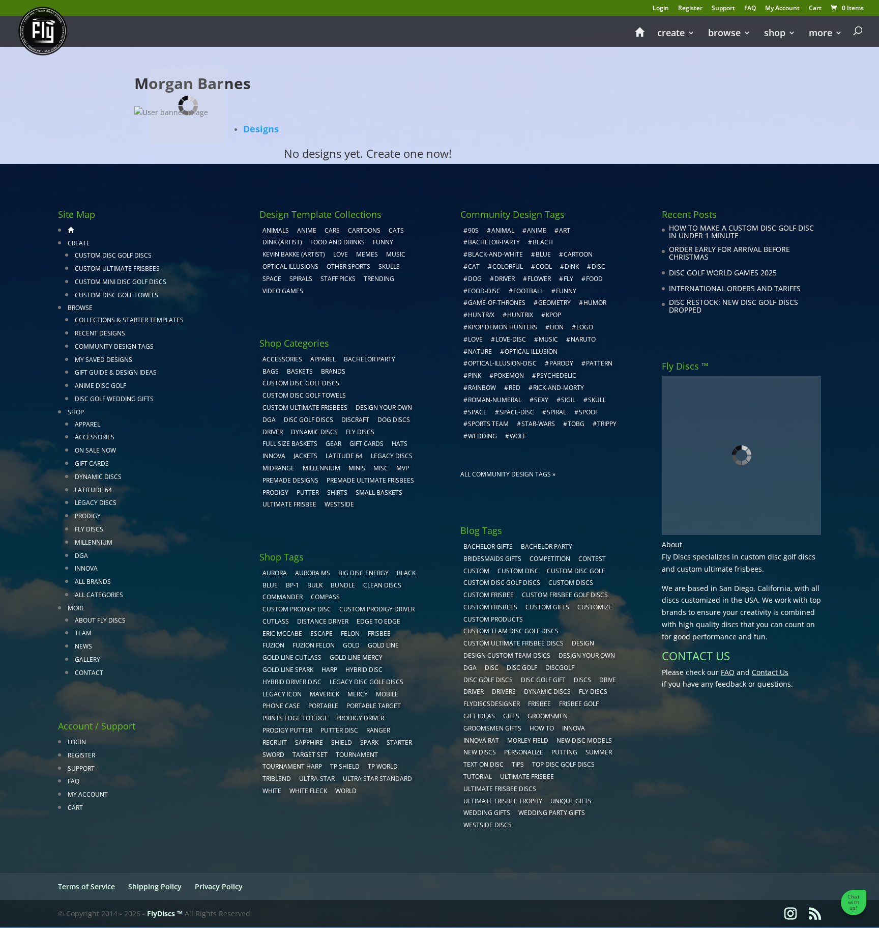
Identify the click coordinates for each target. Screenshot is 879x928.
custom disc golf (576, 571)
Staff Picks (338, 278)
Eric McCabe (282, 633)
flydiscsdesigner (491, 703)
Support (723, 8)
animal (502, 230)
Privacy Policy (219, 886)
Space (271, 278)
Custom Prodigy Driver (377, 609)
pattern (599, 363)
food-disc (484, 291)
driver (504, 278)
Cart (815, 8)
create (671, 34)
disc (598, 266)
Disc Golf (522, 667)
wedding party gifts (551, 812)
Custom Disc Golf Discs (113, 255)
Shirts (337, 492)
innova (573, 728)
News (83, 646)
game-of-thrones (496, 302)
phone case (281, 705)
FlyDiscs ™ (165, 913)
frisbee (379, 633)
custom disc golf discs (778, 556)
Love (340, 254)
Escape (321, 633)
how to (542, 728)
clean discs (382, 585)
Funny (383, 242)
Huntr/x (481, 315)
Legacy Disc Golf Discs (366, 682)
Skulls (389, 266)
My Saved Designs (103, 359)
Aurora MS (312, 573)
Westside (339, 504)
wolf (518, 436)
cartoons (364, 230)
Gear (333, 443)
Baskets (300, 371)
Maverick (324, 694)
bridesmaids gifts (492, 558)
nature (480, 351)
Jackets (305, 456)
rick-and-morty (558, 387)
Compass (325, 597)
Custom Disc (518, 571)
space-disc (517, 412)
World (346, 790)
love (475, 339)
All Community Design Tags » (507, 474)
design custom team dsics (506, 655)
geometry (554, 302)
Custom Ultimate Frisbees (117, 268)
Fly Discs (89, 529)
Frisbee (539, 703)
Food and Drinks (337, 242)
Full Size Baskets (289, 443)
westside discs (487, 825)
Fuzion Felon (313, 645)
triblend (276, 778)
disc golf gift (543, 680)
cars (332, 230)
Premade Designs (290, 480)
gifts (511, 716)
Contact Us (770, 672)
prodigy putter (287, 730)
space (477, 412)
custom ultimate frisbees (719, 569)
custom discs (570, 582)
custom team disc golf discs (511, 631)
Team (83, 633)
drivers (504, 691)
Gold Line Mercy (356, 657)
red (514, 387)
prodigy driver (360, 718)
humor (594, 302)
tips (518, 764)
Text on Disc (483, 764)
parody (561, 363)
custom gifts (547, 607)
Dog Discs (393, 419)
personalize (523, 752)
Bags (270, 371)
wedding (482, 436)
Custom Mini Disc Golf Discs (120, 281)
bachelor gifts (488, 546)
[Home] (639, 36)
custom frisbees (490, 607)
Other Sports (348, 266)
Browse (724, 34)
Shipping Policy (155, 886)
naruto (583, 339)
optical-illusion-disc (502, 363)
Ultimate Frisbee (289, 504)
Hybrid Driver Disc (291, 682)
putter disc (339, 730)
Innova (86, 568)
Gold (351, 645)
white (271, 790)
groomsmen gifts (492, 728)
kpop (553, 315)
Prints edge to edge (295, 718)
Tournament (357, 754)
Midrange (278, 468)
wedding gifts (486, 812)
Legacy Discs (95, 502)
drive (607, 680)
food (594, 278)
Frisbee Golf (579, 703)
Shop (774, 34)
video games (282, 291)
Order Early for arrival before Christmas (729, 253)
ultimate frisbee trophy (502, 801)
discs (582, 680)
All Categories (99, 594)
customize (594, 607)
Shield (341, 742)
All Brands (93, 581)
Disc (492, 667)
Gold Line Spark (287, 669)
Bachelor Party (369, 359)
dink (572, 266)
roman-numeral (494, 400)
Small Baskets (379, 492)
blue (270, 585)
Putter (308, 492)
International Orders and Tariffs (735, 288)
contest (592, 558)
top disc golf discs (563, 764)
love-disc (510, 339)
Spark (369, 742)
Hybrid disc (364, 669)
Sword (273, 754)
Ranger (378, 730)
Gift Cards (92, 463)
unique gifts (571, 801)
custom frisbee (488, 594)
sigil (568, 400)
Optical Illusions (290, 266)
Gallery (87, 659)
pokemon (509, 375)
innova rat (481, 740)
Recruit (274, 742)
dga (470, 667)
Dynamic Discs (98, 476)
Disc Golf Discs (308, 419)
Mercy (357, 694)
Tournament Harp (292, 766)
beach (543, 242)
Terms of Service (86, 886)
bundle (343, 585)
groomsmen (548, 716)
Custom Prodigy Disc (296, 609)
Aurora (274, 573)
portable (323, 705)
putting (564, 752)
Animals (275, 230)
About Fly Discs (100, 620)
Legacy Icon (282, 694)
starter (399, 742)
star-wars (538, 423)
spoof (588, 412)
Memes (367, 254)
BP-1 (292, 585)
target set (310, 754)
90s (473, 230)
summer (598, 752)
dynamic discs (547, 691)
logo (584, 327)
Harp (329, 669)
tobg (576, 423)
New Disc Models (584, 740)
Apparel (87, 424)
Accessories (94, 437)
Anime (306, 230)
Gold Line (383, 645)
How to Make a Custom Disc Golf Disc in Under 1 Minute (741, 232)
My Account (782, 8)
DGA (81, 555)
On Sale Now (95, 450)
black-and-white (495, 254)
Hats (399, 443)
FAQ (750, 8)
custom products (493, 619)
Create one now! (409, 153)
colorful (507, 266)
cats (396, 230)
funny (566, 291)
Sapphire (309, 742)
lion (557, 327)
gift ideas (479, 716)
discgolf (559, 667)
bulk (315, 585)
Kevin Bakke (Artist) (293, 254)
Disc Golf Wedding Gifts (114, 399)
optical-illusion (531, 351)
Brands (333, 371)
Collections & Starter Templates (129, 320)
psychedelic (556, 375)
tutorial (477, 776)
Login (661, 8)
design (583, 643)
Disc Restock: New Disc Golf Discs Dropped (733, 306)
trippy (607, 423)
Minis (356, 468)
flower (539, 278)
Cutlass (275, 621)
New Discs (479, 752)
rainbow (482, 387)
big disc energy (363, 573)
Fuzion (273, 645)
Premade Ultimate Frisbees (370, 480)
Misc (380, 468)
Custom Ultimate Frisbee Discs (513, 643)
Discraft (355, 419)
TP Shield (345, 766)
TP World (383, 766)
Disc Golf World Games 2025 (723, 272)
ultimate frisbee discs (499, 788)
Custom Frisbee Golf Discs (565, 594)
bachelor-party (494, 242)
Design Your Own (384, 407)
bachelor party (546, 546)
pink (474, 375)
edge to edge (378, 621)
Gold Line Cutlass (291, 657)
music (395, 254)
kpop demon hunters (502, 327)
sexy (541, 400)
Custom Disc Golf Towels (116, 295)
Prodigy (88, 516)
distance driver (322, 621)
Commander (282, 597)
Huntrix (520, 315)
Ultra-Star (317, 778)
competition (550, 558)
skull (597, 400)
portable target (373, 705)
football (528, 291)
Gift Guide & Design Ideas (116, 372)
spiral (556, 412)
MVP (402, 468)
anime (536, 230)
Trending (379, 278)
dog (475, 278)
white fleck (308, 790)
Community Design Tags (114, 346)
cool (544, 266)
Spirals (300, 278)
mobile (387, 694)
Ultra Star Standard (377, 778)
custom (476, 571)
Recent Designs (100, 333)
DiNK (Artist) (282, 242)
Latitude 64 (93, 490)
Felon (350, 633)
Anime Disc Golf (100, 385)
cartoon (578, 254)
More (820, 34)
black (406, 573)
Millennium (93, 542)
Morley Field (527, 740)
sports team (488, 423)
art (564, 230)
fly (568, 278)
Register (690, 8)
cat (474, 266)
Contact (89, 672)
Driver (272, 432)
